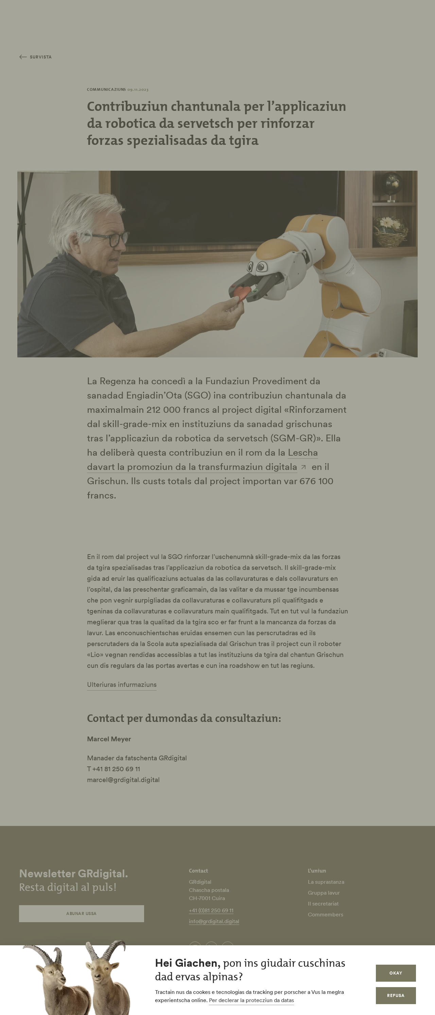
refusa (396, 995)
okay (395, 973)
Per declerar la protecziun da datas (251, 1000)
